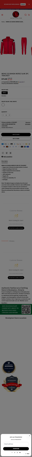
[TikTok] (17, 452)
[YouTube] (20, 452)
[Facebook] (12, 452)
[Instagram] (14, 452)
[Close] (29, 435)
